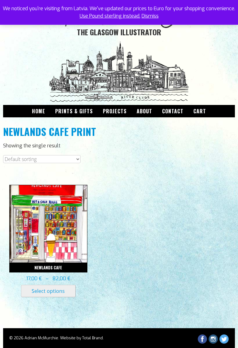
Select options (48, 291)
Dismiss (150, 16)
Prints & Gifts (74, 111)
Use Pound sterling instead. (110, 16)
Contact (172, 111)
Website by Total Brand (81, 338)
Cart (199, 111)
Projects (115, 111)
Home (38, 111)
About (144, 111)
